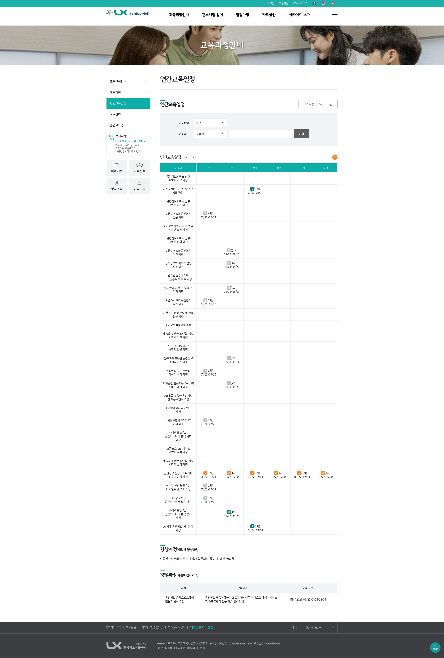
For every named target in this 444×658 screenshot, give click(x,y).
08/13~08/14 (231, 362)
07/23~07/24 (208, 217)
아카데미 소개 (299, 15)
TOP (435, 649)
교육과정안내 (179, 15)
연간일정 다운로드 (315, 104)
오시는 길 (131, 627)
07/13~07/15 (208, 374)
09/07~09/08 (255, 530)
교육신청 (115, 114)
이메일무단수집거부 (152, 627)
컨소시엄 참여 (212, 15)
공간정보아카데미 (128, 13)
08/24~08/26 (231, 267)
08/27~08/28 (231, 516)
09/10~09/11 (255, 192)
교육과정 (115, 92)
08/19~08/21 (231, 387)
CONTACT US (300, 3)
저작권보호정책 (176, 627)
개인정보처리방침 (201, 627)
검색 (301, 134)
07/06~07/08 (208, 502)
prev (186, 157)
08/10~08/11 (231, 254)
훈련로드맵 (116, 125)
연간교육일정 (118, 103)
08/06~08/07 (231, 291)
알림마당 (242, 15)
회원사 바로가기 (314, 628)
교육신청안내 (118, 81)
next (193, 157)
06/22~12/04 (208, 477)
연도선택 (184, 123)
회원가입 (283, 3)
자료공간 (269, 15)
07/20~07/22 (208, 424)
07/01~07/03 (208, 489)
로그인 (270, 3)
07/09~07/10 (208, 304)
